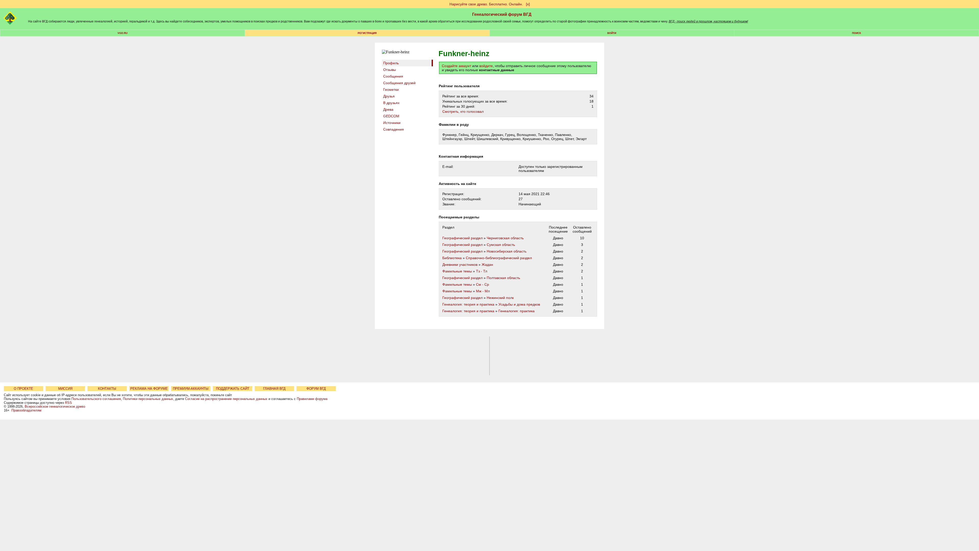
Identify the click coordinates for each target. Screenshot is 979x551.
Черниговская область (505, 238)
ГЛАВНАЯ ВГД (274, 389)
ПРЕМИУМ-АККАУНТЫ (191, 389)
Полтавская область (503, 278)
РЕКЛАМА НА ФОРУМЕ (149, 389)
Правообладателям (26, 410)
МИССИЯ (65, 389)
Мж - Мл (483, 291)
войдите (486, 66)
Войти (611, 33)
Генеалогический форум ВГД (501, 14)
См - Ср (482, 284)
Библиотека (452, 258)
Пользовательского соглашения (96, 399)
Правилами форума (312, 399)
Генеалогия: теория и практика (468, 304)
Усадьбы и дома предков (519, 304)
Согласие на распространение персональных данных (226, 399)
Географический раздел (462, 238)
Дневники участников (460, 264)
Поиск (856, 33)
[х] (528, 4)
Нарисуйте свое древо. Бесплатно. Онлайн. (486, 4)
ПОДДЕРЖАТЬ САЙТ (232, 389)
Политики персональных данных (148, 399)
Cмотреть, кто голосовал (463, 111)
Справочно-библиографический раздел (499, 258)
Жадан (487, 264)
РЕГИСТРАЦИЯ (367, 33)
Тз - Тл (481, 271)
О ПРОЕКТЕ (23, 389)
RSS (68, 403)
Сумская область (501, 245)
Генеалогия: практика (516, 311)
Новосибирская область (506, 251)
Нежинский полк (500, 298)
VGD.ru (122, 33)
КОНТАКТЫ (107, 389)
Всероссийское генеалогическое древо (55, 406)
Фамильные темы (457, 271)
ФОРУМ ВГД (316, 389)
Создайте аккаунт (456, 66)
